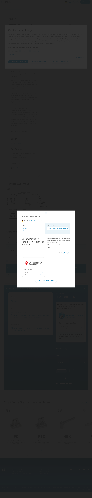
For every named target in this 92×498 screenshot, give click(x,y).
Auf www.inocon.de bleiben (46, 280)
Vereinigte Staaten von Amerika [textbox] (58, 228)
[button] (64, 252)
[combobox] (58, 228)
